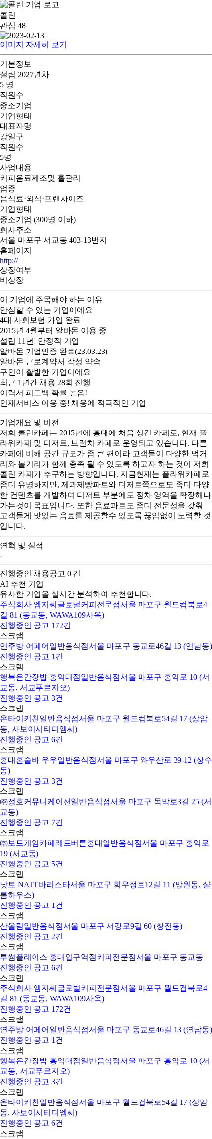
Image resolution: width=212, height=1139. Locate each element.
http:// (9, 260)
